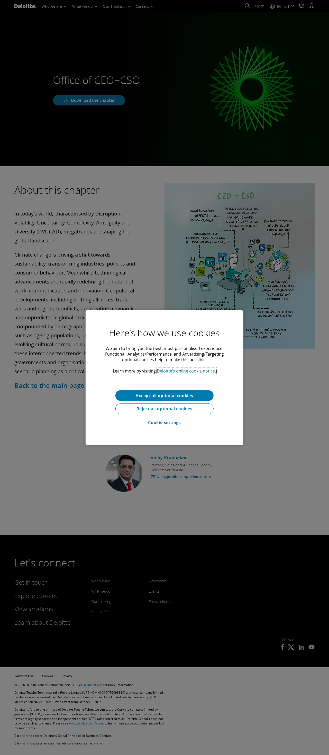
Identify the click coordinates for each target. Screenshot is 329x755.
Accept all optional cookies (164, 395)
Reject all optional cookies (164, 408)
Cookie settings (164, 422)
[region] (164, 377)
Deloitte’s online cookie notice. (186, 371)
